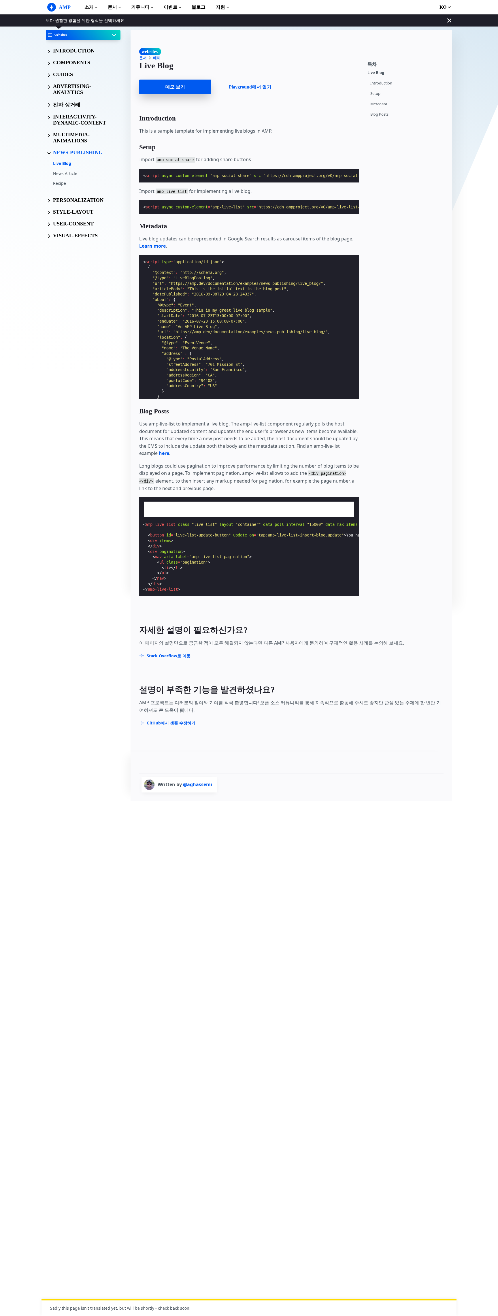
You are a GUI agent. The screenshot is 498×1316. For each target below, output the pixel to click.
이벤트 (171, 7)
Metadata (378, 103)
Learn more (152, 246)
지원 (220, 7)
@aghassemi (197, 784)
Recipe (59, 183)
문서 (112, 7)
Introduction (381, 83)
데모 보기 (175, 86)
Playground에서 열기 (250, 86)
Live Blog (62, 163)
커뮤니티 (140, 7)
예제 (157, 58)
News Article (65, 173)
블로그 (198, 7)
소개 (89, 7)
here (164, 453)
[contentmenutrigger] (406, 63)
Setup (375, 93)
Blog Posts (379, 114)
